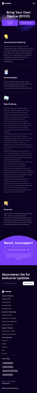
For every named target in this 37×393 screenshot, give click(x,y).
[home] (6, 3)
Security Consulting (9, 312)
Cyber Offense (7, 328)
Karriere (4, 343)
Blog (3, 350)
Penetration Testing (8, 331)
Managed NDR (6, 305)
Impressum (6, 383)
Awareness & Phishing (9, 318)
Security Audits (7, 315)
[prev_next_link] (10, 23)
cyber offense (7, 367)
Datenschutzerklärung (10, 388)
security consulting (10, 371)
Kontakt (4, 347)
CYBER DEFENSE (7, 363)
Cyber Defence (7, 296)
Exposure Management (9, 321)
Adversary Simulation (9, 334)
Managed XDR (6, 299)
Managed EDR (6, 302)
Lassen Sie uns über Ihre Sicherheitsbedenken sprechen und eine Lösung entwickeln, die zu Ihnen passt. (18, 257)
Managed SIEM (6, 308)
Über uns (4, 340)
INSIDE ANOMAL (7, 375)
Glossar (4, 353)
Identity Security (7, 325)
